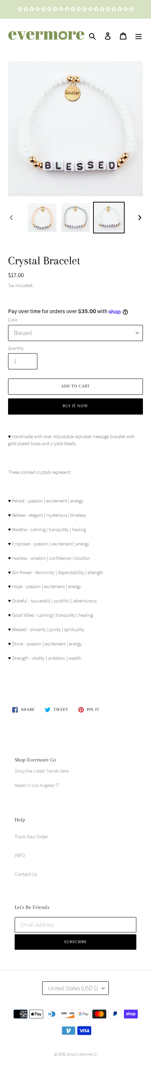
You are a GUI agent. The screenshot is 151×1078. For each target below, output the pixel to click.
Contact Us (26, 874)
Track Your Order (31, 836)
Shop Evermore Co (82, 1054)
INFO (20, 855)
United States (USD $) (73, 988)
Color (13, 319)
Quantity (15, 348)
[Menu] (138, 35)
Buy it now (76, 406)
